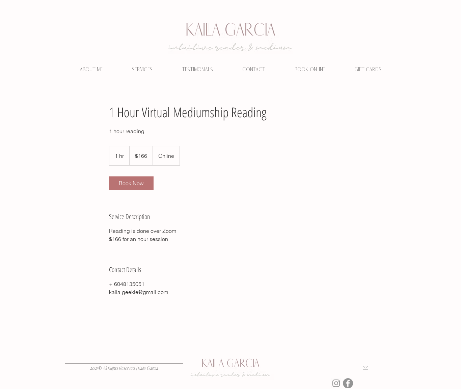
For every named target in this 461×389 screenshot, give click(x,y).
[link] (131, 183)
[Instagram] (336, 383)
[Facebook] (348, 383)
